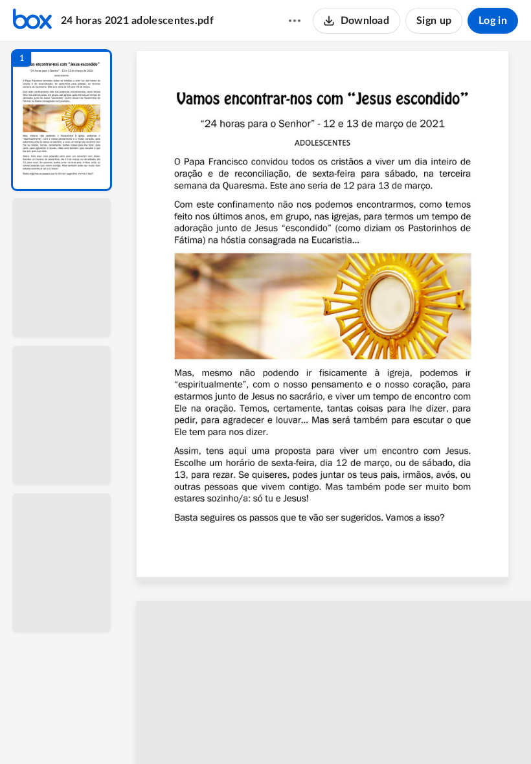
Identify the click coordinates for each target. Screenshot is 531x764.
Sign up (433, 21)
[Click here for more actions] (295, 21)
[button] (61, 120)
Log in (493, 21)
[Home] (32, 20)
